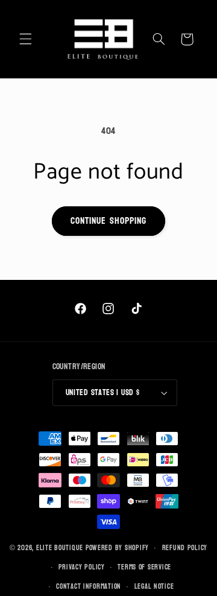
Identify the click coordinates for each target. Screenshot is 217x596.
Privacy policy (81, 567)
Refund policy (185, 548)
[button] (25, 39)
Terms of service (144, 567)
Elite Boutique (61, 548)
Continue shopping (108, 220)
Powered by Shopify (117, 548)
